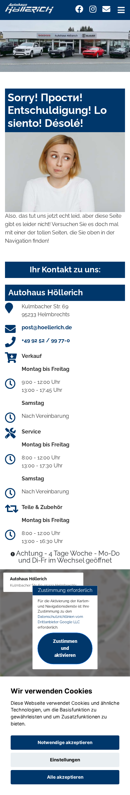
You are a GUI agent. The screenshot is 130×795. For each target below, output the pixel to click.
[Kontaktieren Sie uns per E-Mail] (106, 9)
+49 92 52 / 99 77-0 (46, 340)
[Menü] (121, 10)
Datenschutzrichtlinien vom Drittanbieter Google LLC (60, 619)
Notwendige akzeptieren (65, 742)
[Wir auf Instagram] (92, 9)
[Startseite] (29, 7)
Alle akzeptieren (65, 777)
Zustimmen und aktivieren (65, 648)
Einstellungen (65, 759)
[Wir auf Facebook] (79, 9)
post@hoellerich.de (47, 327)
